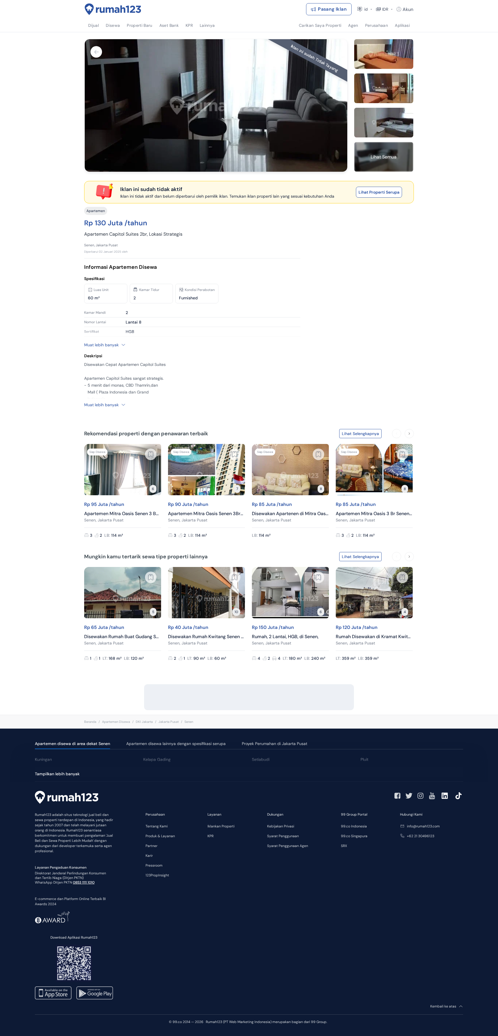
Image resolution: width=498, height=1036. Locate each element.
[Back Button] (96, 52)
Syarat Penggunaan (283, 836)
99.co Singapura (354, 836)
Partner (151, 846)
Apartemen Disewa (116, 722)
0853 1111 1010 (84, 882)
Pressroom (154, 865)
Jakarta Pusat (169, 722)
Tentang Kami (157, 826)
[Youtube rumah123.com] (432, 795)
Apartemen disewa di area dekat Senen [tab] (72, 743)
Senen (188, 722)
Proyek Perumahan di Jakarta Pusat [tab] (274, 743)
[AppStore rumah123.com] (53, 992)
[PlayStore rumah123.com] (94, 992)
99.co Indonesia (354, 826)
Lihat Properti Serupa (379, 192)
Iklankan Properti (221, 826)
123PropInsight (157, 875)
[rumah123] (66, 798)
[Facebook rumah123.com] (397, 795)
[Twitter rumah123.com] (408, 795)
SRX (344, 846)
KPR (210, 836)
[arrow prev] (396, 433)
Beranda (90, 722)
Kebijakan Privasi (280, 826)
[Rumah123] (113, 9)
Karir (149, 855)
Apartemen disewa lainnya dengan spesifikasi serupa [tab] (176, 743)
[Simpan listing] (150, 454)
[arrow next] (409, 433)
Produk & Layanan (160, 836)
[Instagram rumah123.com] (420, 795)
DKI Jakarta (144, 722)
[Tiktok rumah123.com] (458, 795)
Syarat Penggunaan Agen (287, 846)
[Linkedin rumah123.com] (444, 795)
